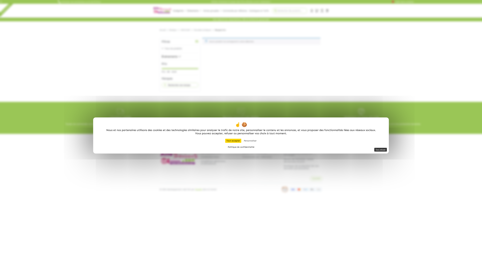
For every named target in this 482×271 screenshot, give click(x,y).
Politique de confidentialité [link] (241, 147)
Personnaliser (250, 141)
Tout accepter (233, 141)
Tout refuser (381, 150)
